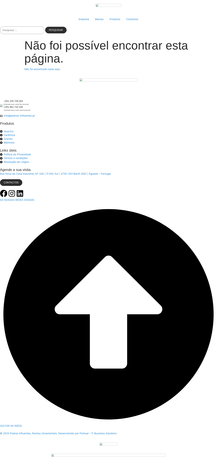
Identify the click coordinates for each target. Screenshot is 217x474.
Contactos (132, 19)
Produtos (115, 19)
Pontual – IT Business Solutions (98, 433)
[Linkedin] (20, 193)
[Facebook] (3, 193)
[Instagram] (12, 193)
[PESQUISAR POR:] (22, 30)
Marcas (99, 19)
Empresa (84, 19)
